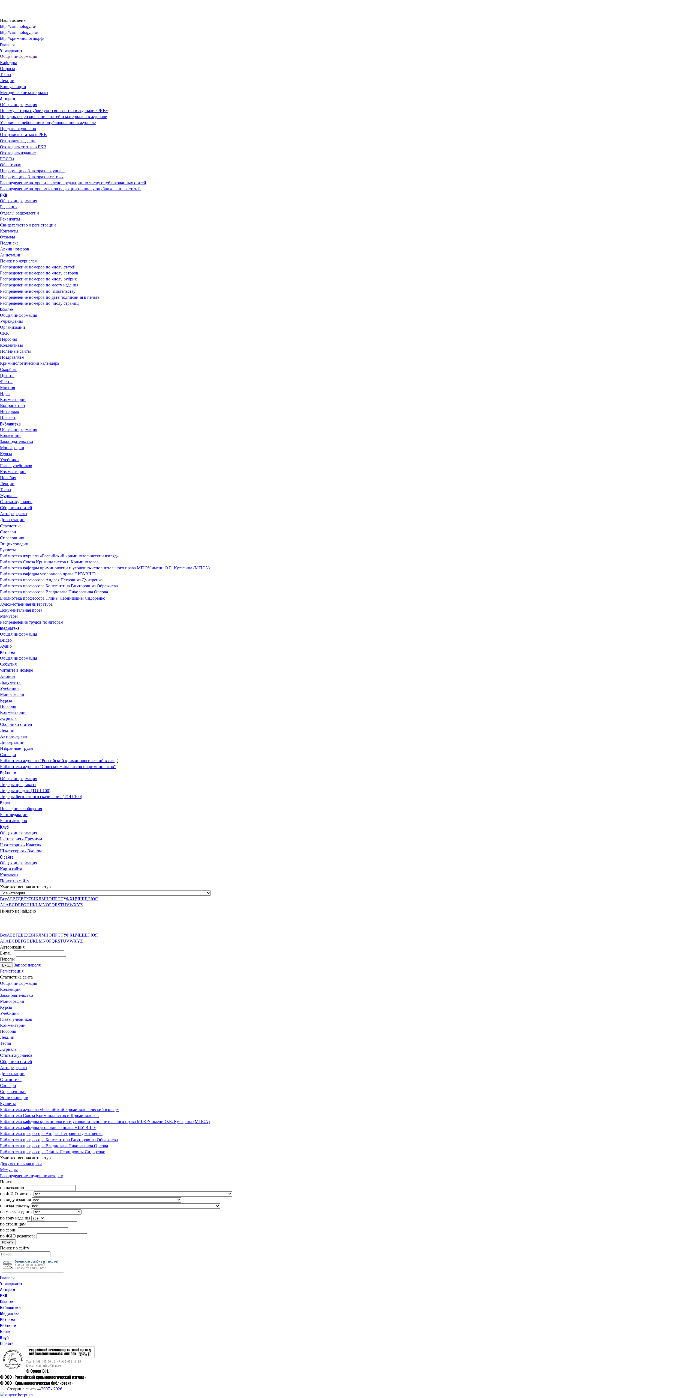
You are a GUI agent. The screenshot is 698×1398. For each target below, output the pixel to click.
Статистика (11, 526)
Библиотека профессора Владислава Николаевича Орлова (54, 592)
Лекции (7, 80)
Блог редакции (14, 814)
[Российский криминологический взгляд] (60, 1356)
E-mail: (6, 953)
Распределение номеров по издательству (38, 291)
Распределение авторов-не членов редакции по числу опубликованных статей (73, 182)
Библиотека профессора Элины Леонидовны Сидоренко (52, 598)
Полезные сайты (15, 351)
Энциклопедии (14, 544)
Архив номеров (14, 249)
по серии (8, 1230)
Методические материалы (24, 92)
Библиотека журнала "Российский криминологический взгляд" (59, 760)
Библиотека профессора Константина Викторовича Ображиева (59, 586)
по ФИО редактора (17, 1236)
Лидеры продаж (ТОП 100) (25, 790)
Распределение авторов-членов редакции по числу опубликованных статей (70, 188)
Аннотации (11, 255)
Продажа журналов (18, 128)
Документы (11, 682)
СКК (4, 333)
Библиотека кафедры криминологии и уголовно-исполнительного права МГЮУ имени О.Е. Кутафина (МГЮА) (105, 568)
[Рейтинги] (8, 772)
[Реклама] (7, 652)
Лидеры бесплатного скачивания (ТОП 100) (41, 796)
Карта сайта (11, 868)
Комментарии (13, 399)
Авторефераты (13, 513)
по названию (12, 1187)
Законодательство (16, 441)
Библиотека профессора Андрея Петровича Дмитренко (51, 580)
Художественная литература (26, 604)
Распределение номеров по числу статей (38, 267)
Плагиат (8, 417)
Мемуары (9, 616)
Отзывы (7, 237)
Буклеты (8, 550)
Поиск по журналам (18, 261)
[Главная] (7, 44)
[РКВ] (3, 194)
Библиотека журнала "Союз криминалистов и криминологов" (58, 766)
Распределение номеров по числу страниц (39, 303)
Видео (6, 640)
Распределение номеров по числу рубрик (38, 279)
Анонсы (7, 676)
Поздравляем (12, 357)
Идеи (5, 393)
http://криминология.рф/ (22, 38)
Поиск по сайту (14, 880)
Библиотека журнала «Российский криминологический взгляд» (59, 556)
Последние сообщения (21, 808)
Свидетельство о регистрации (28, 225)
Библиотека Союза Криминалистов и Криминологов (49, 562)
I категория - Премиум (21, 839)
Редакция (8, 206)
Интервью (9, 411)
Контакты (9, 231)
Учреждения (11, 321)
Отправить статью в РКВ (23, 134)
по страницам (13, 1224)
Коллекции (10, 435)
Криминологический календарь (29, 363)
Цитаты (7, 375)
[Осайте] (7, 856)
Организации (12, 327)
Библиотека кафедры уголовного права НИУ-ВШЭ (48, 574)
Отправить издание (18, 140)
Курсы (6, 453)
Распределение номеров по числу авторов (39, 273)
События (8, 664)
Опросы (7, 68)
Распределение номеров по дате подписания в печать (50, 297)
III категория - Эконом (21, 851)
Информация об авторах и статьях (32, 176)
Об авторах (10, 164)
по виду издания (15, 1199)
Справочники (13, 538)
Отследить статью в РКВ (23, 146)
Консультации (13, 86)
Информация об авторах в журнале (32, 170)
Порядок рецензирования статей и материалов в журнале (53, 116)
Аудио (6, 646)
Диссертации (12, 519)
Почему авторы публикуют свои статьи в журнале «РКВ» (54, 110)
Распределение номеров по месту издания (39, 285)
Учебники (9, 459)
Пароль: (7, 959)
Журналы (8, 495)
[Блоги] (5, 802)
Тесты (5, 74)
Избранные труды (16, 748)
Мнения (7, 387)
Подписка (9, 243)
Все (3, 898)
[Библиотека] (10, 423)
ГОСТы (7, 158)
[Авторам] (7, 98)
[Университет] (11, 50)
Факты (6, 381)
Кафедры (8, 62)
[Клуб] (4, 826)
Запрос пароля (27, 965)
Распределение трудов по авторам (31, 622)
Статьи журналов (16, 501)
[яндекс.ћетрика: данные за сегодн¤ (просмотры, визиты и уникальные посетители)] (16, 1395)
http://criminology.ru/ (18, 26)
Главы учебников (16, 465)
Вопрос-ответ (12, 405)
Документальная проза (21, 610)
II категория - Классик (20, 845)
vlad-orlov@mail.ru (48, 1365)
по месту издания (16, 1211)
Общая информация (18, 56)
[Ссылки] (6, 309)
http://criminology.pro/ (19, 32)
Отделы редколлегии (19, 213)
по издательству (15, 1205)
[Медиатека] (10, 628)
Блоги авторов (13, 820)
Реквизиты (10, 219)
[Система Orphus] (32, 1271)
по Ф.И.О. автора (16, 1193)
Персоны (8, 339)
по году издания (15, 1218)
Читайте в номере (16, 670)
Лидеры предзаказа (18, 784)
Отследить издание (18, 152)
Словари (8, 532)
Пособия (8, 477)
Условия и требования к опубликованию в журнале (48, 122)
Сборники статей (16, 507)
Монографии (12, 447)
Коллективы (11, 345)
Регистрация (11, 971)
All (2, 904)
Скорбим (8, 369)
